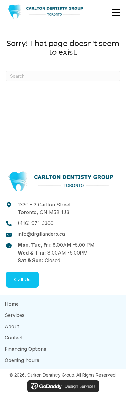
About (12, 326)
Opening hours (22, 360)
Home (12, 304)
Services (14, 315)
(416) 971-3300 (36, 223)
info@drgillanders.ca (41, 234)
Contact (14, 338)
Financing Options (25, 349)
